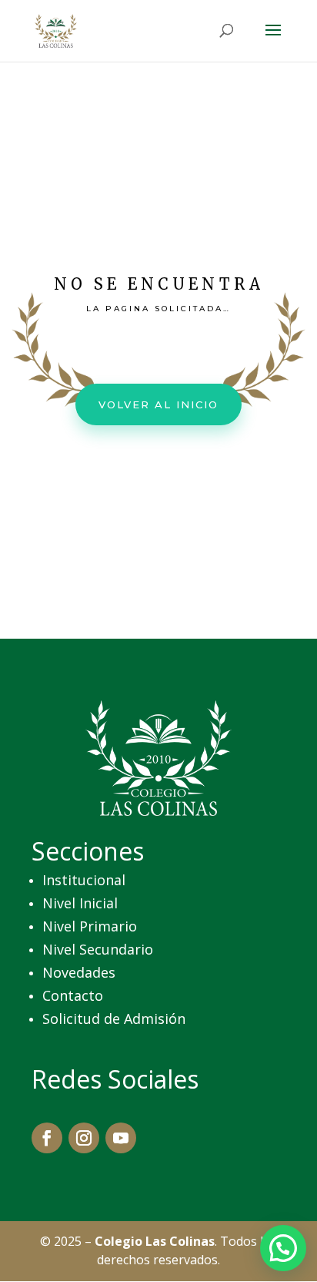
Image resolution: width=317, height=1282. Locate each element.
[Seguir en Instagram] (83, 1138)
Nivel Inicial (80, 903)
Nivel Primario (89, 926)
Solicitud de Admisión (113, 1018)
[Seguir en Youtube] (120, 1138)
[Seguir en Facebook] (47, 1138)
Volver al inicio (158, 404)
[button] (283, 1248)
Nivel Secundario (97, 949)
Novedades (78, 972)
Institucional (83, 880)
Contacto (72, 995)
